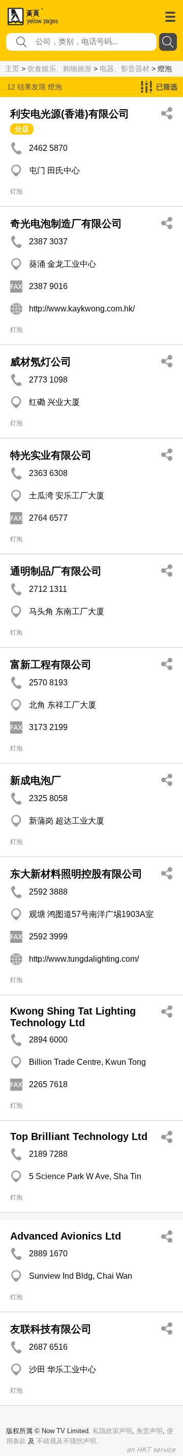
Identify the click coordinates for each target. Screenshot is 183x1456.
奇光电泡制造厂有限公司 (66, 223)
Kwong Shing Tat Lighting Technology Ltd (73, 1016)
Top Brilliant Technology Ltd (78, 1136)
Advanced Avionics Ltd (65, 1236)
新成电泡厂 (35, 780)
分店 (22, 129)
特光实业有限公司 (51, 455)
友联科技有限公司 (51, 1329)
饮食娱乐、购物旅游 (59, 69)
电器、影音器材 (124, 69)
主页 (12, 69)
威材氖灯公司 (40, 361)
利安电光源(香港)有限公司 (69, 113)
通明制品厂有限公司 (56, 571)
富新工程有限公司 (51, 664)
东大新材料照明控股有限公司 (76, 873)
